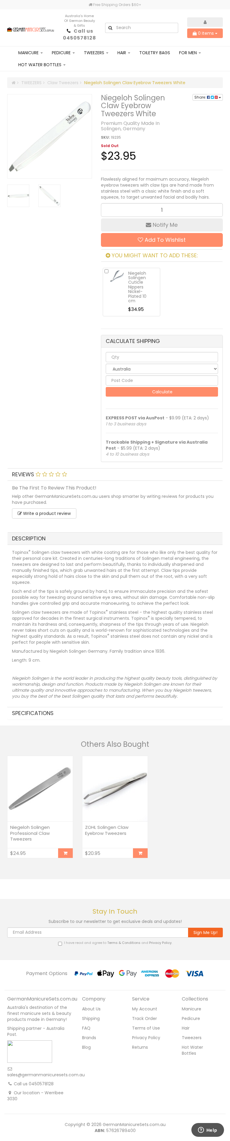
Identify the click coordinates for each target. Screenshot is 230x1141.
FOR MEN (188, 53)
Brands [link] (89, 1038)
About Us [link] (91, 1009)
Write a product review (46, 513)
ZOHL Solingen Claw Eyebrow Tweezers (106, 830)
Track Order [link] (144, 1018)
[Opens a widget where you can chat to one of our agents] (207, 1130)
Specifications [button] (33, 713)
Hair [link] (186, 1028)
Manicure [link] (191, 1009)
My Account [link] (144, 1009)
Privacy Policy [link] (146, 1038)
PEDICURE (62, 53)
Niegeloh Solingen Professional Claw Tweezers (30, 833)
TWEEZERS (94, 53)
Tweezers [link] (192, 1038)
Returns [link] (140, 1047)
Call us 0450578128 (79, 34)
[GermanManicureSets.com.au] (30, 27)
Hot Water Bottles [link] (192, 1050)
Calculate (161, 392)
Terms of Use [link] (146, 1028)
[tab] (115, 474)
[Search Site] (110, 28)
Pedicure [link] (191, 1018)
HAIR (122, 53)
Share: (200, 97)
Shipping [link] (91, 1018)
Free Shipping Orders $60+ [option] (116, 4)
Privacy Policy (160, 942)
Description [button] (29, 538)
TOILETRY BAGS (154, 53)
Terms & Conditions (123, 942)
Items (206, 33)
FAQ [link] (86, 1028)
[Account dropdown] (205, 22)
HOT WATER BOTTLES (40, 65)
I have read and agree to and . (118, 943)
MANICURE (29, 53)
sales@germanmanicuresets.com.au (46, 1075)
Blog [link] (86, 1047)
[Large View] (18, 196)
